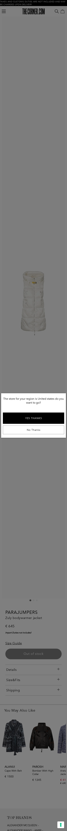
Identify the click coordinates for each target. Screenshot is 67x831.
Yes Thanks (33, 418)
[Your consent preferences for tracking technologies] (60, 824)
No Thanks (33, 430)
